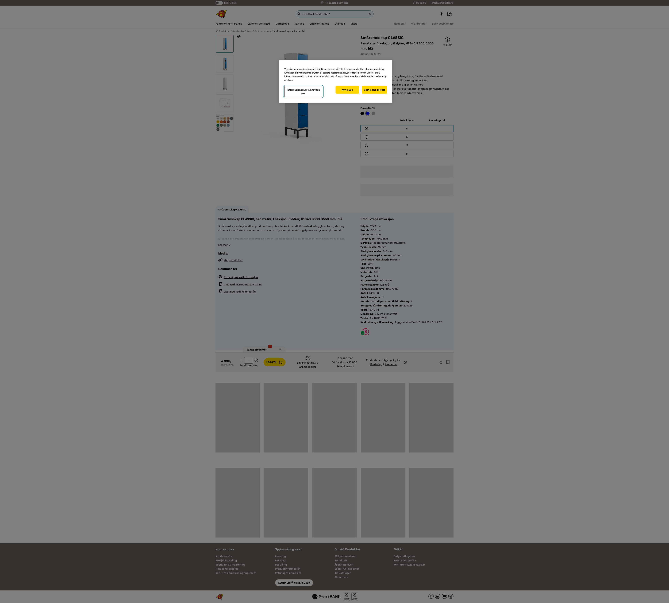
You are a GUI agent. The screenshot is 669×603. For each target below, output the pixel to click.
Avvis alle (347, 89)
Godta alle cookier (374, 89)
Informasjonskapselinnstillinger (303, 91)
